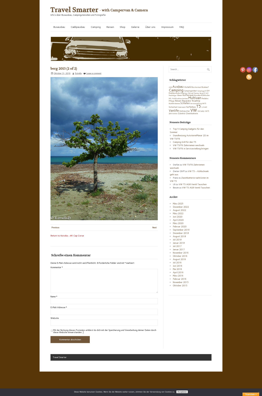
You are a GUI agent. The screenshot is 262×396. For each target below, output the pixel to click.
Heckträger (173, 95)
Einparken (183, 93)
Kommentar (56, 267)
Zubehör (182, 113)
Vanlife (174, 110)
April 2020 (178, 220)
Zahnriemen (173, 114)
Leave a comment (93, 73)
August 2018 (179, 236)
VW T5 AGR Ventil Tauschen (193, 184)
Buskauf (205, 87)
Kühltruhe (205, 95)
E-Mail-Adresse (58, 307)
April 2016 (178, 272)
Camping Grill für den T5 (184, 142)
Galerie (135, 27)
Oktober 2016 (180, 256)
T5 (198, 106)
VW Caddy (200, 111)
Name (53, 297)
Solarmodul (182, 107)
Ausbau (178, 87)
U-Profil (204, 107)
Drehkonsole (174, 93)
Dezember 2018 (181, 233)
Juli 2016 (177, 262)
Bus (193, 87)
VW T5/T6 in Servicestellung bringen (191, 148)
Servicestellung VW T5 (198, 103)
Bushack (198, 87)
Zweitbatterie (192, 113)
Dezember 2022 (181, 207)
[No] (258, 392)
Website (54, 318)
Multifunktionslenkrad (180, 99)
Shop (122, 27)
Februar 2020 (179, 226)
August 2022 (179, 210)
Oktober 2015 (180, 285)
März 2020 (178, 223)
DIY (208, 91)
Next (154, 227)
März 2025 (178, 203)
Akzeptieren (182, 392)
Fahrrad (190, 93)
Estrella (78, 73)
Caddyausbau (78, 27)
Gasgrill (202, 93)
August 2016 (179, 259)
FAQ (181, 27)
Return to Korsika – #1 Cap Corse (67, 235)
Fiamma (196, 93)
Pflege (171, 101)
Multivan (194, 98)
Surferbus (191, 107)
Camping (96, 27)
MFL (170, 99)
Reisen (110, 27)
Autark (187, 87)
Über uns (150, 27)
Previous (55, 227)
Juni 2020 (177, 216)
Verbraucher (184, 111)
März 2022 (178, 213)
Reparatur (186, 101)
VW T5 (207, 111)
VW (193, 110)
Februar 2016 (179, 279)
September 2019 (181, 230)
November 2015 (181, 282)
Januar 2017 (179, 249)
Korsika (197, 95)
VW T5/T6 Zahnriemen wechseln (188, 145)
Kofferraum (188, 95)
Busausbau (59, 27)
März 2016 (178, 275)
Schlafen (185, 103)
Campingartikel (190, 91)
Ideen (179, 95)
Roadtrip (196, 101)
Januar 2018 (179, 243)
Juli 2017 (177, 246)
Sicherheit (173, 107)
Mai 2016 (177, 269)
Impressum (167, 27)
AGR (170, 87)
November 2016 (181, 252)
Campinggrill (201, 91)
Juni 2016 (177, 266)
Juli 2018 (177, 239)
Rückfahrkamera (174, 103)
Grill (206, 93)
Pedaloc (205, 98)
